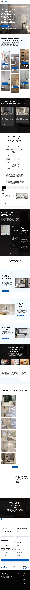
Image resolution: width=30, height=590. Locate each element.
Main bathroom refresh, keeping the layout (22, 525)
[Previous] (25, 103)
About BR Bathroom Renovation (18, 578)
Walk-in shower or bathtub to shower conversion (8, 532)
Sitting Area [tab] (4, 187)
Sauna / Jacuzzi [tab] (3, 190)
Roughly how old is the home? (6, 548)
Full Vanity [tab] (9, 187)
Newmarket (24, 576)
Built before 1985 (5, 552)
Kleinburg (24, 579)
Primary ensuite (5, 528)
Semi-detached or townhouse (21, 542)
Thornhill (24, 580)
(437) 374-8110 (5, 567)
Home (16, 575)
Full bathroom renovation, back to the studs (8, 525)
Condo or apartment (5, 545)
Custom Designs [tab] (26, 187)
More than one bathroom (6, 537)
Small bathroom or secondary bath (22, 528)
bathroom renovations (9, 286)
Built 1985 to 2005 (19, 552)
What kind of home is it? (5, 540)
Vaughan (24, 583)
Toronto (24, 575)
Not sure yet (19, 537)
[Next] (27, 103)
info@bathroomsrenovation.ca (17, 567)
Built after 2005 (5, 555)
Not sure (18, 555)
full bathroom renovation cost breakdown (20, 482)
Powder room (19, 531)
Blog (16, 581)
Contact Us (17, 576)
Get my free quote (5, 26)
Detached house (5, 542)
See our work (14, 26)
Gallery (16, 580)
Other (18, 545)
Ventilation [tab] (21, 187)
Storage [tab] (15, 187)
